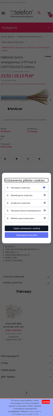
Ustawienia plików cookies (25, 180)
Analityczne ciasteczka (20, 203)
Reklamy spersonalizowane (22, 218)
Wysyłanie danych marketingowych (26, 211)
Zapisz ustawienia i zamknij (26, 228)
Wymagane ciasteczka (20, 188)
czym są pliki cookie (30, 414)
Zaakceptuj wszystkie (26, 235)
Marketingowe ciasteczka (21, 195)
